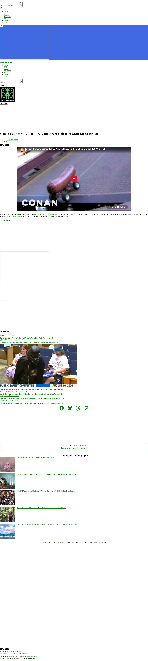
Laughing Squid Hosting (74, 447)
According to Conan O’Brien (12, 216)
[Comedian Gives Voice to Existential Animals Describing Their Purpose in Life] (7, 335)
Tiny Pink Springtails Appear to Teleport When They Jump (35, 457)
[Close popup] (1, 26)
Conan (28, 214)
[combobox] (9, 82)
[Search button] (21, 81)
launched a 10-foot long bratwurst (45, 214)
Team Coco (6, 220)
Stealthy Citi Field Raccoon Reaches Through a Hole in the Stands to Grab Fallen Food (30, 343)
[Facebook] (1, 145)
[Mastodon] (8, 649)
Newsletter (7, 71)
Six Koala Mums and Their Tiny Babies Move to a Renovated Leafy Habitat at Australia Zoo (31, 394)
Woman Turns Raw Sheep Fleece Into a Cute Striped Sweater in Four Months (41, 508)
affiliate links (61, 542)
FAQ (5, 67)
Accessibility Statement (7, 653)
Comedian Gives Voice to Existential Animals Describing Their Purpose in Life (26, 338)
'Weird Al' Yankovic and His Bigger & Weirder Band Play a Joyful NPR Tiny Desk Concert (46, 491)
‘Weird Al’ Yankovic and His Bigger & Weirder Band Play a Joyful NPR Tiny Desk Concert (31, 403)
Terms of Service (15, 651)
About (6, 65)
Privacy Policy (4, 651)
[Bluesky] (3, 145)
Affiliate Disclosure (22, 653)
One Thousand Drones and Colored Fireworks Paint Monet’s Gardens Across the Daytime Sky (47, 524)
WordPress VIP (32, 656)
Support (6, 74)
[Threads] (6, 145)
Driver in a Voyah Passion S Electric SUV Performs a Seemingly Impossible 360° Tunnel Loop (32, 398)
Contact (6, 76)
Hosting (6, 69)
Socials (6, 72)
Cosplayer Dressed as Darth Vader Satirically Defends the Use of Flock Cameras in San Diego (32, 389)
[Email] (8, 145)
